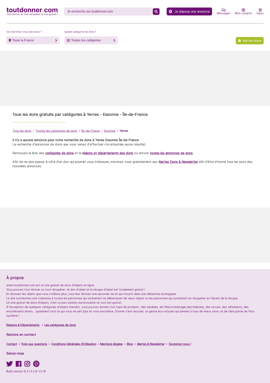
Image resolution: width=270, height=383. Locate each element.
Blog (130, 344)
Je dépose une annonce (192, 11)
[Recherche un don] (156, 11)
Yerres (124, 130)
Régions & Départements (23, 325)
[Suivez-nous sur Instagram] (27, 365)
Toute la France (23, 40)
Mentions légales (111, 344)
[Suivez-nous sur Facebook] (18, 365)
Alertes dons (252, 41)
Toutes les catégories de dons (56, 130)
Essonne (109, 130)
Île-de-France (90, 130)
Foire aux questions (34, 344)
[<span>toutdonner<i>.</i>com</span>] (32, 11)
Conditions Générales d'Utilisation (73, 344)
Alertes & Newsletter (151, 344)
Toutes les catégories (86, 40)
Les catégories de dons (60, 325)
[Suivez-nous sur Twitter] (9, 365)
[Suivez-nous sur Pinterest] (36, 365)
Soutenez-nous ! (180, 344)
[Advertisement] (135, 78)
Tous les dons (21, 130)
